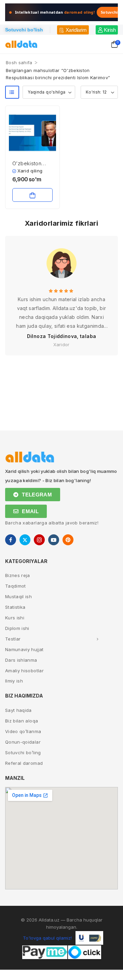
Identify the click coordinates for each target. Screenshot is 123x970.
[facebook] (10, 539)
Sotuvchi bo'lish (24, 29)
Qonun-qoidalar (23, 742)
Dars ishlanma (21, 660)
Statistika (15, 607)
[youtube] (53, 539)
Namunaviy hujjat (24, 649)
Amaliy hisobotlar (24, 670)
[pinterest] (68, 539)
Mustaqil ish (18, 596)
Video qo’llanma (23, 731)
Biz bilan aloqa (21, 720)
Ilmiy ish (14, 681)
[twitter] (24, 539)
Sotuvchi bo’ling (23, 752)
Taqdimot (15, 586)
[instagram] (39, 539)
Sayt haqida (18, 710)
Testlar (12, 639)
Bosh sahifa (19, 62)
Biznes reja (17, 575)
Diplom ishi (17, 628)
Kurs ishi (14, 617)
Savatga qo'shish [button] (32, 195)
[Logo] (21, 44)
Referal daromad (24, 763)
